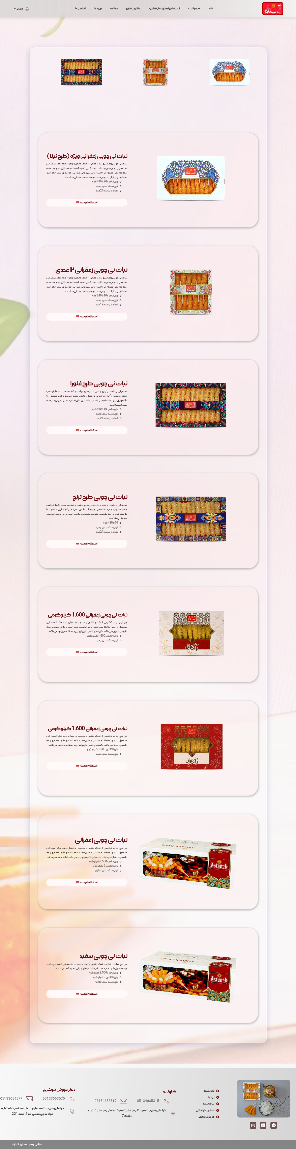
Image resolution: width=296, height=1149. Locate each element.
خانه (211, 8)
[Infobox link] (229, 77)
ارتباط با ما (80, 8)
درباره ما (98, 8)
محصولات (195, 8)
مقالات (114, 8)
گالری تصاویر (133, 8)
